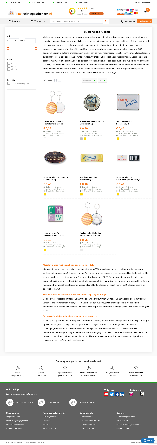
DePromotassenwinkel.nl (90, 420)
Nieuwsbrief (139, 2)
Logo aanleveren (13, 417)
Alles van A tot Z (50, 428)
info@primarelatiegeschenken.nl (129, 424)
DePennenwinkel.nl (88, 428)
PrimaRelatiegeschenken (126, 417)
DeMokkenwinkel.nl (88, 424)
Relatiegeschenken (51, 417)
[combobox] (77, 21)
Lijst (59, 80)
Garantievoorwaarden (15, 424)
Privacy (26, 442)
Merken (47, 424)
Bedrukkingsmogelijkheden (17, 420)
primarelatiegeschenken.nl (140, 442)
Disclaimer (41, 442)
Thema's (47, 420)
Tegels (55, 80)
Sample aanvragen (14, 428)
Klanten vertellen (123, 428)
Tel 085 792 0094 (122, 420)
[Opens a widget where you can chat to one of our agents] (148, 441)
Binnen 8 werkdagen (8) (20, 83)
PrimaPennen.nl (87, 417)
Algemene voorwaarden (14, 442)
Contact (148, 2)
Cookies (33, 442)
